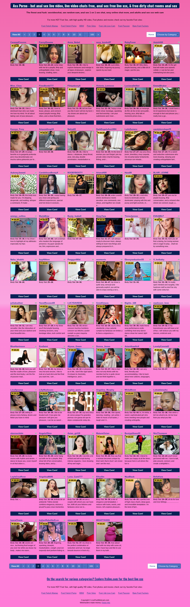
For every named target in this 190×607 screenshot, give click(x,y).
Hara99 (128, 172)
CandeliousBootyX (48, 172)
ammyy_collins (18, 216)
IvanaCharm (16, 520)
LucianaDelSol (132, 86)
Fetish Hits (106, 603)
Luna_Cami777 (75, 476)
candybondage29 (162, 129)
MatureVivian (102, 433)
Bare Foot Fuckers (141, 26)
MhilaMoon (130, 390)
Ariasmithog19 (46, 129)
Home (151, 34)
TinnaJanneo (131, 216)
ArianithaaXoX (132, 346)
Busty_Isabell (74, 216)
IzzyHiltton (44, 259)
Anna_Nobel (74, 42)
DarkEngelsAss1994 (106, 129)
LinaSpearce (16, 390)
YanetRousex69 (47, 303)
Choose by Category (167, 34)
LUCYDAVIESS (75, 303)
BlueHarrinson (17, 346)
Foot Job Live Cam (107, 26)
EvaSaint (43, 346)
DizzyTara (101, 216)
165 (92, 34)
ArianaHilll (101, 172)
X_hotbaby (158, 259)
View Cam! (23, 79)
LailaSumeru (131, 129)
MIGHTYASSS (103, 520)
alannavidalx (16, 433)
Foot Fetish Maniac (49, 26)
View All (16, 34)
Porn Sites (91, 26)
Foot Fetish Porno (68, 26)
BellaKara (158, 476)
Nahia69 (72, 129)
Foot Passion (124, 26)
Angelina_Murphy (105, 390)
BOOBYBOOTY (75, 172)
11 (80, 34)
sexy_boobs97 (103, 42)
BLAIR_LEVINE (160, 172)
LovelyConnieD (161, 346)
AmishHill (158, 42)
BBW (81, 26)
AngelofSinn (45, 433)
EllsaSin (100, 476)
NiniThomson (160, 433)
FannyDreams (46, 42)
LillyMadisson (46, 390)
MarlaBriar (44, 216)
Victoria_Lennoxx (105, 86)
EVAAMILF (158, 216)
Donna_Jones (103, 346)
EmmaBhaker (160, 86)
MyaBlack (129, 476)
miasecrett (73, 520)
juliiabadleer (16, 303)
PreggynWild (74, 259)
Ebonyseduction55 (134, 259)
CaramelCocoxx (18, 42)
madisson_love (161, 303)
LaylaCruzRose (18, 476)
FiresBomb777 (46, 86)
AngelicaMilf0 (46, 476)
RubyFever (130, 42)
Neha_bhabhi (17, 259)
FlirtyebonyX (74, 86)
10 (74, 34)
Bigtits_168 (130, 303)
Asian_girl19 (74, 433)
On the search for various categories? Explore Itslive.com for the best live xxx (95, 579)
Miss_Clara (16, 86)
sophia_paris (74, 390)
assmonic (101, 259)
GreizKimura (102, 303)
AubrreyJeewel (17, 172)
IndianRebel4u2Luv (49, 520)
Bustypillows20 (132, 433)
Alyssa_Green (75, 346)
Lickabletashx (160, 390)
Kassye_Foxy (17, 129)
